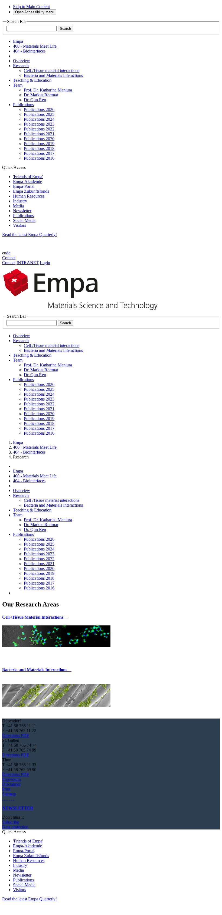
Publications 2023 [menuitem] (39, 124)
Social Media (24, 220)
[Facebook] (13, 798)
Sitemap (9, 794)
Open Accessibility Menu (34, 12)
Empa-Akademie (27, 181)
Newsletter (22, 210)
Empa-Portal (23, 186)
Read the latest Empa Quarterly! (29, 234)
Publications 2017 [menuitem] (39, 153)
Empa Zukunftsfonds (31, 191)
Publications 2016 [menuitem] (39, 158)
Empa (18, 442)
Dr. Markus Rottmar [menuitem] (41, 95)
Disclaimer (11, 784)
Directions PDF (15, 735)
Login (45, 262)
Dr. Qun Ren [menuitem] (35, 99)
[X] (9, 798)
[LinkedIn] (4, 798)
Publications (23, 215)
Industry (20, 201)
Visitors (19, 225)
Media (18, 206)
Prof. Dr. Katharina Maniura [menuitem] (48, 90)
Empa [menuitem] (18, 41)
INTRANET (28, 262)
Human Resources (28, 196)
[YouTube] (11, 798)
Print (6, 789)
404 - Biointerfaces (29, 452)
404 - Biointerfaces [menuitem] (29, 51)
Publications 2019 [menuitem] (39, 143)
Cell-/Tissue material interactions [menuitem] (51, 70)
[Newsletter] (2, 798)
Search (65, 29)
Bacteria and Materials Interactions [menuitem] (53, 75)
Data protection (15, 827)
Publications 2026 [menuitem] (39, 109)
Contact (8, 257)
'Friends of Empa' (28, 176)
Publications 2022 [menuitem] (39, 129)
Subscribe (10, 822)
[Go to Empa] (83, 311)
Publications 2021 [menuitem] (39, 134)
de (8, 253)
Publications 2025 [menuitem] (39, 114)
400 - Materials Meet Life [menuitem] (35, 46)
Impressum (11, 779)
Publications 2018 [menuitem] (39, 148)
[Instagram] (7, 798)
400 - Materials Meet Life (35, 447)
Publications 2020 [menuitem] (39, 138)
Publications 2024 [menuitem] (39, 119)
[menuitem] (21, 60)
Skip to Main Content (31, 6)
